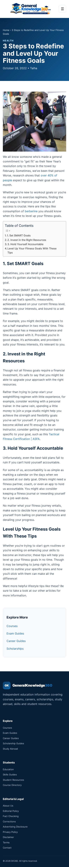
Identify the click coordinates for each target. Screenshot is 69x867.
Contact (7, 847)
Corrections (9, 821)
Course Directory (12, 785)
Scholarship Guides (13, 743)
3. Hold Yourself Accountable (25, 244)
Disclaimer (8, 837)
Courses (12, 626)
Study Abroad (10, 748)
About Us (8, 805)
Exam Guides (15, 633)
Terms (6, 842)
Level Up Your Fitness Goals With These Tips (31, 250)
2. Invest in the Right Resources (26, 239)
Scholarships (15, 648)
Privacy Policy (10, 832)
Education (8, 769)
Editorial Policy (11, 811)
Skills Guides (10, 774)
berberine (31, 211)
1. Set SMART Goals (19, 235)
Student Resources (13, 779)
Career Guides (16, 641)
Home (6, 30)
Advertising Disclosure (15, 826)
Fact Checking (11, 816)
